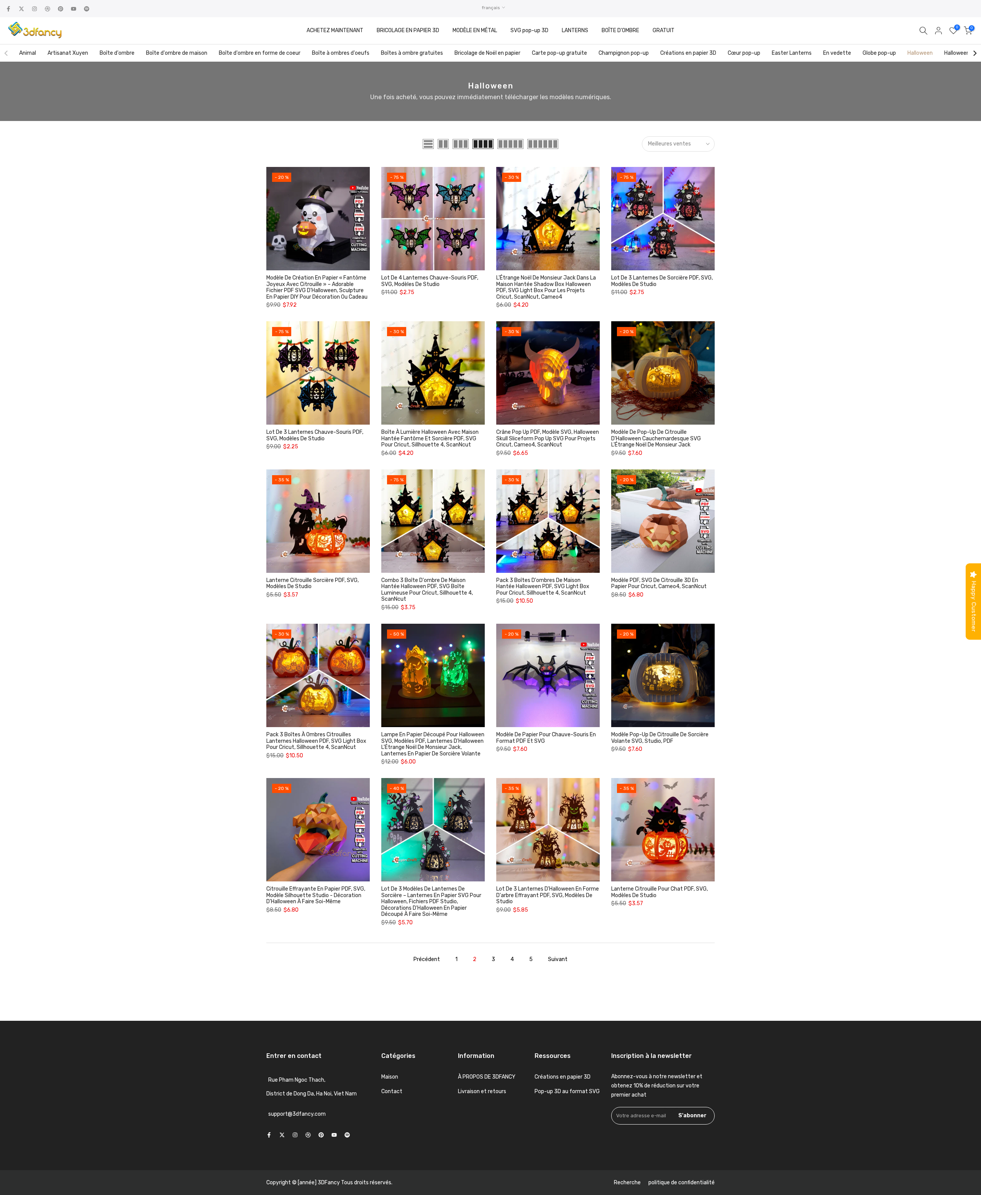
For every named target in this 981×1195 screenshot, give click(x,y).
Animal (27, 53)
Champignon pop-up (624, 53)
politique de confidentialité (681, 1182)
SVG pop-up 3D (529, 30)
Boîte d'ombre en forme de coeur (259, 53)
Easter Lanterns (792, 53)
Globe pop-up (879, 53)
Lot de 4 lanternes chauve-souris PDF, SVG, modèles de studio (429, 281)
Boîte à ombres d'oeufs (340, 53)
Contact (391, 1091)
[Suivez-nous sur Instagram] (34, 8)
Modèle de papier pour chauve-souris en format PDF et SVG (546, 737)
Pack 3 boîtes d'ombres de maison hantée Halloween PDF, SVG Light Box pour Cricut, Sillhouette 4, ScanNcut (542, 586)
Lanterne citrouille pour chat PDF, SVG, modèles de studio (659, 892)
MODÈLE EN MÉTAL (475, 30)
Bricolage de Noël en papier (487, 53)
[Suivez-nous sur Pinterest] (60, 8)
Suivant (558, 959)
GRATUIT (663, 30)
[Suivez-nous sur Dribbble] (47, 8)
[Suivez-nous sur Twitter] (21, 8)
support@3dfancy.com (297, 1114)
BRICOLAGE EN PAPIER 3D (408, 30)
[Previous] (6, 53)
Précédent (426, 959)
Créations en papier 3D (688, 53)
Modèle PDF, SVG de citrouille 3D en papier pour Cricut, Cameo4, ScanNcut (659, 583)
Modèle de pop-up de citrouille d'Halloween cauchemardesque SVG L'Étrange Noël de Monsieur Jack (656, 438)
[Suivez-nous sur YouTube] (73, 8)
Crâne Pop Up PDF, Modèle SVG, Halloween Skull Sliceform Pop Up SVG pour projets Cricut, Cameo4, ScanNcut (547, 438)
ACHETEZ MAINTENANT (335, 30)
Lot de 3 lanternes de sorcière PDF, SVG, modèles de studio (662, 281)
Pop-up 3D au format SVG (567, 1091)
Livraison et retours (482, 1091)
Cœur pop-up (744, 53)
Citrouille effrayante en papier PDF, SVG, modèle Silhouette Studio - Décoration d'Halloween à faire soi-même (315, 895)
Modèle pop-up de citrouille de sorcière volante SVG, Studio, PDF (660, 737)
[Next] (974, 53)
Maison (389, 1077)
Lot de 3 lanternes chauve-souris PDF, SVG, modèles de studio (314, 435)
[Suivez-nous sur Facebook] (8, 8)
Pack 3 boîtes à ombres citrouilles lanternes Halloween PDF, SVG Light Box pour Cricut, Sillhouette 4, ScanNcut (316, 740)
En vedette (837, 53)
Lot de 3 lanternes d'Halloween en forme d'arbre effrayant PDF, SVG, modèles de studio (547, 895)
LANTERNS (575, 30)
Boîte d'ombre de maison (176, 53)
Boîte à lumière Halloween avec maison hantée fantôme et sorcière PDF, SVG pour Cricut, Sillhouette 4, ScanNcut (430, 438)
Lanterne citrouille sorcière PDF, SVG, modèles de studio (312, 583)
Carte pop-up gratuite (559, 53)
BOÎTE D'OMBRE (620, 30)
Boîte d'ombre (117, 53)
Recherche (627, 1182)
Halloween (920, 53)
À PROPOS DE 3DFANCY (486, 1077)
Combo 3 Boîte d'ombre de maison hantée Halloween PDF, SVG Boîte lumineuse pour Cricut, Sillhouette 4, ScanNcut (427, 590)
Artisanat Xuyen (68, 53)
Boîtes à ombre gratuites (412, 53)
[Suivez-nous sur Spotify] (86, 8)
